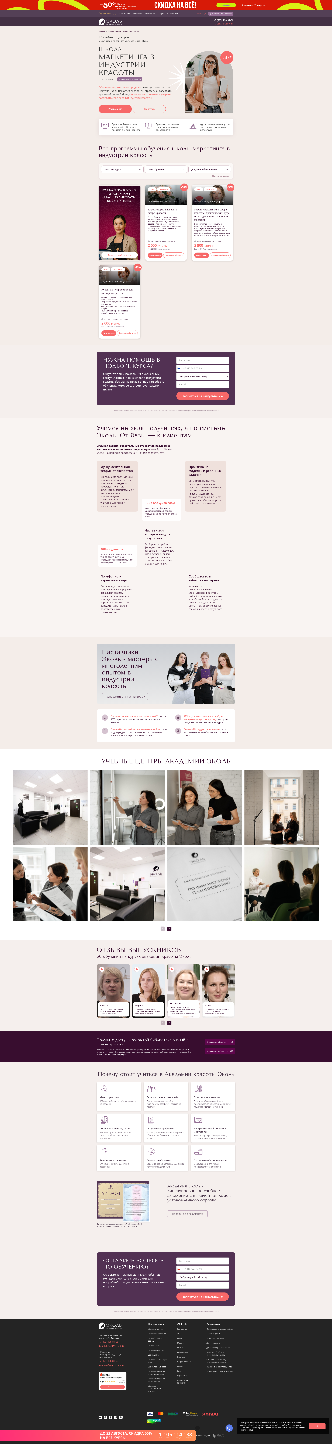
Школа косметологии (157, 1333)
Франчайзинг (183, 1352)
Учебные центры (213, 1333)
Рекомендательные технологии (219, 1371)
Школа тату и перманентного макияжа (154, 1388)
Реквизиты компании (215, 1338)
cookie (242, 1425)
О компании (124, 13)
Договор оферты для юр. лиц (218, 1347)
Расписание (150, 13)
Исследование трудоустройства (219, 1329)
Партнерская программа (182, 1381)
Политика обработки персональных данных (216, 1353)
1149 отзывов (122, 1381)
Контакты (137, 13)
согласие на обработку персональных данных (260, 1427)
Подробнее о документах (187, 1214)
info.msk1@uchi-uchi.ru (112, 1345)
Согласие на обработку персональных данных (216, 1360)
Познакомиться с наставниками (125, 696)
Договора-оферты (184, 410)
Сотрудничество (184, 1361)
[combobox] (179, 368)
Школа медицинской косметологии (156, 1379)
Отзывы (180, 1347)
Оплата (180, 1366)
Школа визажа (154, 1345)
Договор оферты (213, 1343)
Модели (180, 1343)
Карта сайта (182, 1375)
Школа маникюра (155, 1329)
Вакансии (181, 1357)
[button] (163, 928)
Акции (161, 13)
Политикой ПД (246, 1430)
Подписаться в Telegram (216, 1042)
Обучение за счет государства (219, 1367)
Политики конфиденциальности (206, 410)
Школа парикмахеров (157, 1367)
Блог (179, 1371)
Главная (102, 31)
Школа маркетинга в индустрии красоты (156, 1372)
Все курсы (149, 108)
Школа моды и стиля (156, 1350)
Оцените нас (112, 1387)
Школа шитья (153, 1355)
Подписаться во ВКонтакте (217, 1051)
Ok (317, 1426)
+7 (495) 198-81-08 (223, 20)
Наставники (172, 13)
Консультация (155, 255)
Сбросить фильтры (220, 176)
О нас (179, 1338)
